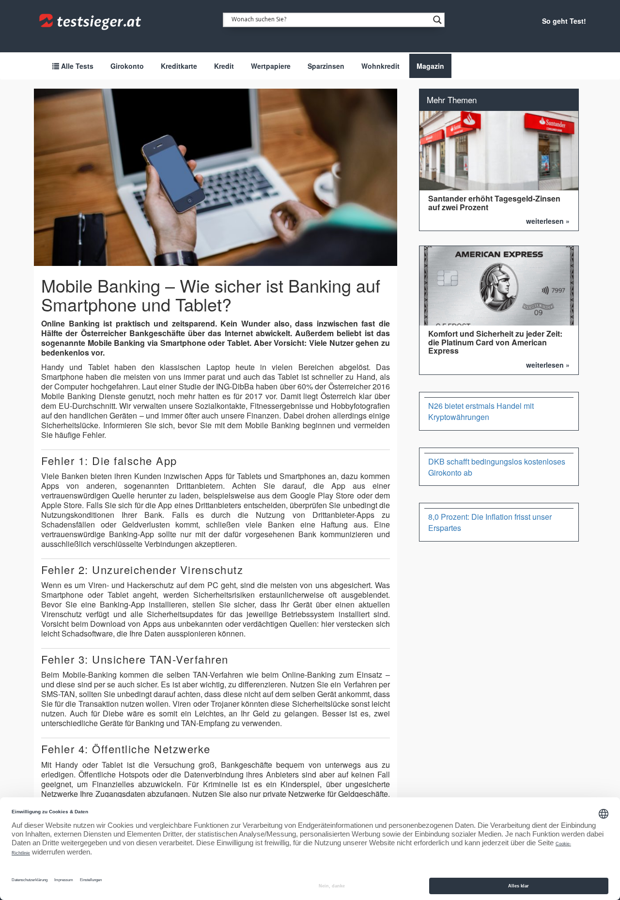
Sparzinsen (326, 66)
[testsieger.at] (91, 22)
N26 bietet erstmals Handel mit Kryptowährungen (481, 411)
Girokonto (127, 66)
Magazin (430, 66)
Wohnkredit (380, 66)
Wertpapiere (271, 66)
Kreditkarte (179, 66)
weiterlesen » (548, 221)
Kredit (224, 66)
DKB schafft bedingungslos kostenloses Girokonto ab (496, 467)
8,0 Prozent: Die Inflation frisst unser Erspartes (490, 522)
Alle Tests (76, 66)
